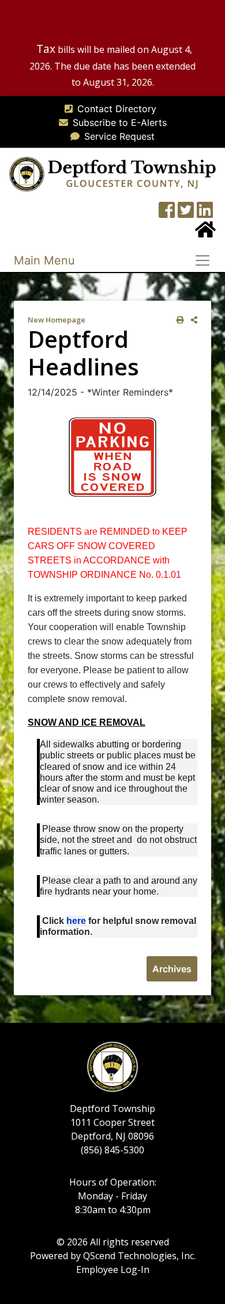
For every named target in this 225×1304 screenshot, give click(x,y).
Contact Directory (116, 108)
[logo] (112, 173)
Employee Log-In (112, 1269)
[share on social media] (191, 320)
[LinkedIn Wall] (205, 213)
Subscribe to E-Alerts (120, 122)
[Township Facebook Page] (167, 213)
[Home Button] (205, 233)
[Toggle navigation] (206, 260)
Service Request (119, 136)
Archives (172, 969)
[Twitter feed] (186, 213)
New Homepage (56, 320)
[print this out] (178, 320)
